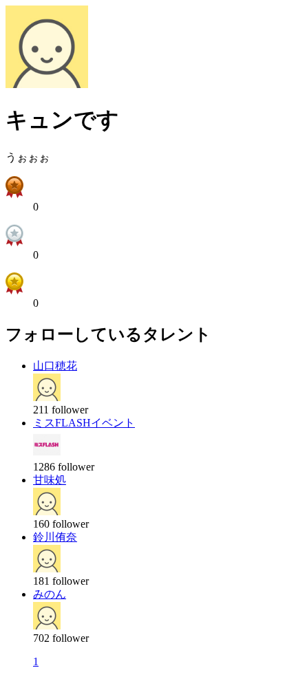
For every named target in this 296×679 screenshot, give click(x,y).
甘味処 (49, 480)
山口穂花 (55, 365)
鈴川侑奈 (55, 537)
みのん (49, 594)
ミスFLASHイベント (84, 423)
